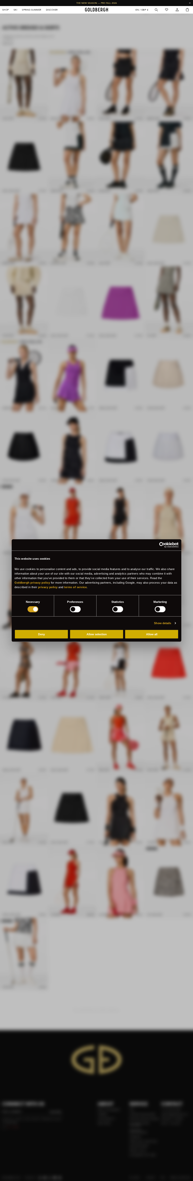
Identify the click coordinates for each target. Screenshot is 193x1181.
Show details (162, 623)
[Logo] (96, 10)
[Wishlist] (167, 10)
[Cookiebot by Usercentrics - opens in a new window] (162, 545)
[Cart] (188, 9)
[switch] (75, 609)
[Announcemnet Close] (190, 3)
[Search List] (156, 10)
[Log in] (177, 10)
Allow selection (97, 634)
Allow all (151, 634)
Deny (41, 634)
